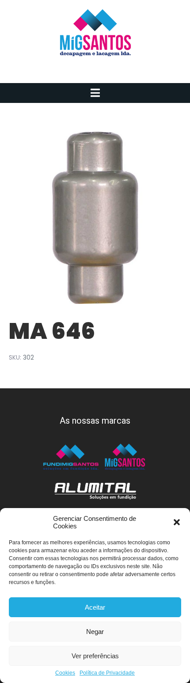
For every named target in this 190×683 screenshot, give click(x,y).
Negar (95, 631)
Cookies (65, 673)
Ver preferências (95, 656)
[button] (176, 522)
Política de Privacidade (107, 673)
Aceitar (95, 607)
